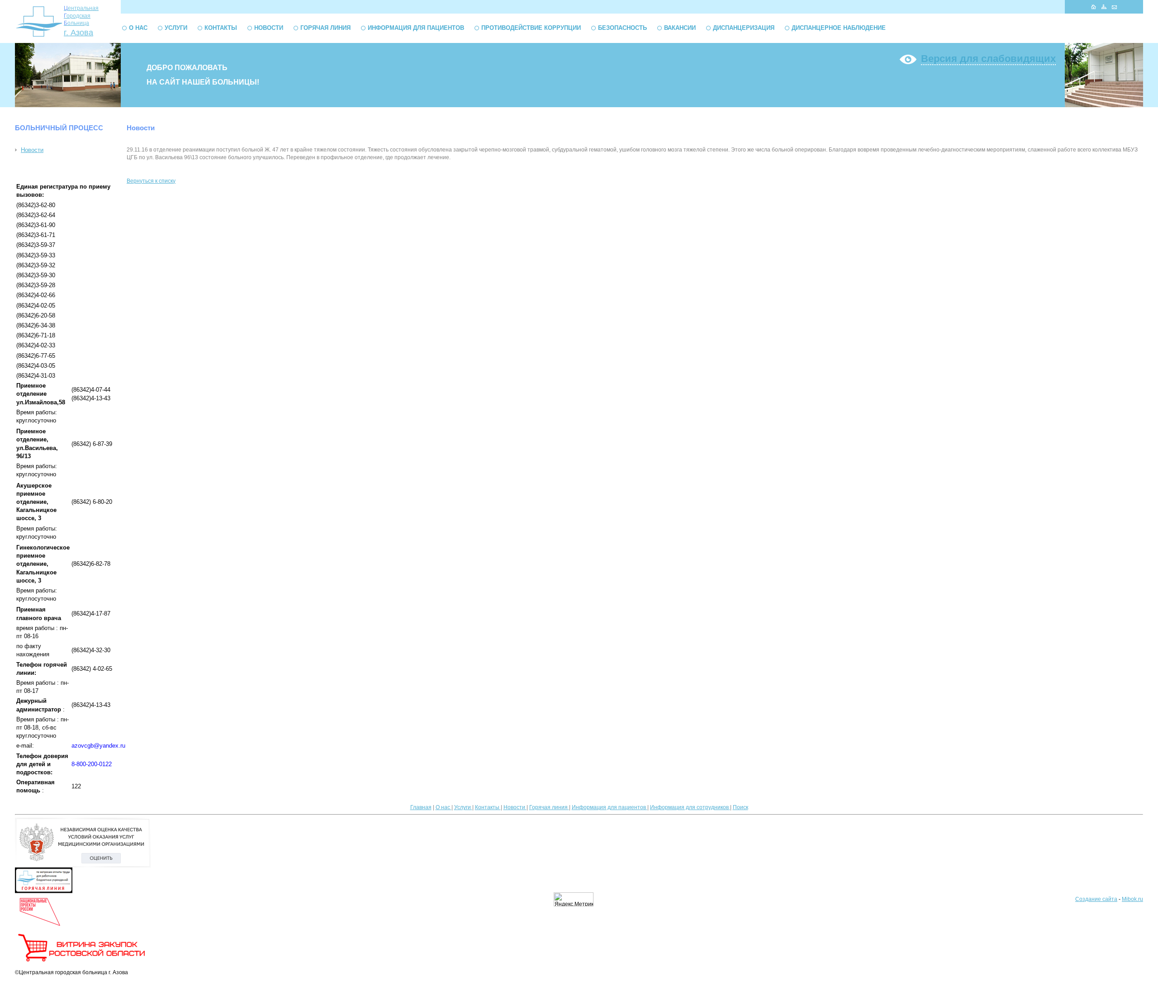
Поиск (740, 807)
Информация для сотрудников (690, 807)
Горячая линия (325, 27)
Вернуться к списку (151, 181)
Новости (268, 27)
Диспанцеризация (743, 27)
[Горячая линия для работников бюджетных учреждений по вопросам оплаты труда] (43, 891)
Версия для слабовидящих (988, 58)
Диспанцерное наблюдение (839, 27)
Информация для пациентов (416, 27)
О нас (138, 27)
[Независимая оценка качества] (83, 866)
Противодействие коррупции (531, 27)
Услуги (176, 27)
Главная (421, 807)
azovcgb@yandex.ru (98, 745)
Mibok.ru (1132, 899)
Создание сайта (1096, 899)
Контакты (220, 27)
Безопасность (622, 27)
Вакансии (680, 27)
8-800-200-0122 (91, 764)
